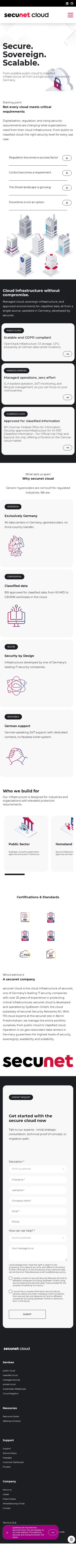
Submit (27, 1314)
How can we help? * (22, 1230)
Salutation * (16, 1161)
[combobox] (38, 1169)
